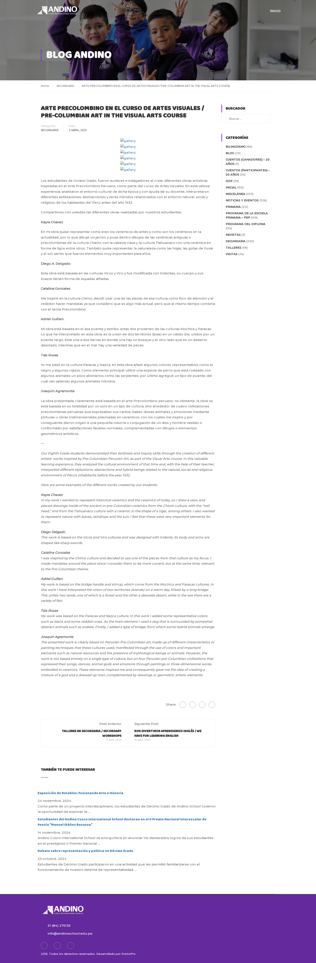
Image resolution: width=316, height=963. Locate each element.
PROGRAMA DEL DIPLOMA (245, 224)
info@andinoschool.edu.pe (70, 933)
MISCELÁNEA (235, 194)
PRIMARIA (233, 206)
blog (230, 153)
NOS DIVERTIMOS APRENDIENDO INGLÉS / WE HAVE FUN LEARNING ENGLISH (167, 733)
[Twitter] (202, 705)
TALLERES (233, 247)
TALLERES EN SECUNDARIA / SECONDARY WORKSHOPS (91, 733)
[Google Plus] (192, 705)
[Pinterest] (212, 705)
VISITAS (232, 254)
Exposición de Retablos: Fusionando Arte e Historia (80, 793)
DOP (229, 181)
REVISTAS (233, 234)
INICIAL (231, 187)
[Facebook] (182, 705)
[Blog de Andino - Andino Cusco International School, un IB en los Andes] (56, 12)
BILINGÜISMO (236, 146)
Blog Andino (79, 55)
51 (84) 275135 (59, 925)
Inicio (275, 11)
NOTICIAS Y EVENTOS (242, 200)
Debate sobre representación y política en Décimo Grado (85, 851)
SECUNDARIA (49, 130)
